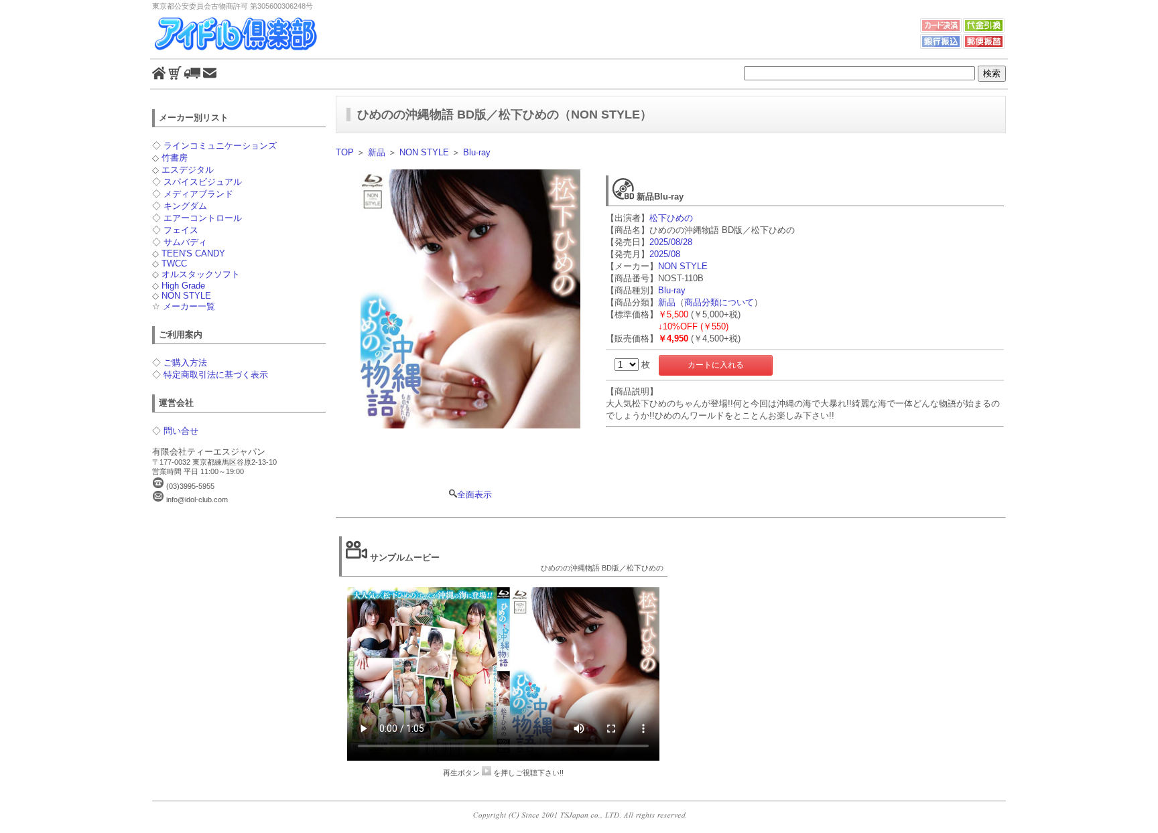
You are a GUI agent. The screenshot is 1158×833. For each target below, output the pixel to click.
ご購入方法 (185, 363)
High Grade (183, 286)
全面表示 (474, 494)
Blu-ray (477, 152)
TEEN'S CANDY (193, 253)
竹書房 (175, 158)
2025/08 (664, 254)
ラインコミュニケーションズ (220, 146)
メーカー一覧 (189, 306)
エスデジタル (188, 170)
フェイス (181, 230)
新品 (376, 152)
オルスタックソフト (201, 274)
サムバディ (185, 242)
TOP (345, 152)
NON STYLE (186, 296)
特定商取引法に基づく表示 (216, 375)
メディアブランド (198, 194)
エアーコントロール (203, 218)
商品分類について (719, 302)
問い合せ (181, 431)
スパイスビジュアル (203, 182)
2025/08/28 (670, 242)
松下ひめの (671, 218)
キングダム (185, 206)
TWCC (174, 263)
